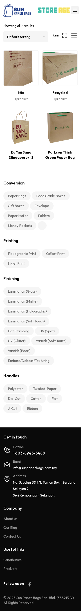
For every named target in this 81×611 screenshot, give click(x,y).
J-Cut (12, 408)
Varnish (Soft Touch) (51, 340)
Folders (44, 215)
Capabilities (12, 559)
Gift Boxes (16, 205)
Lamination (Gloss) (22, 291)
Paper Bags (17, 196)
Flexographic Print (22, 253)
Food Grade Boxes (50, 196)
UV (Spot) (47, 331)
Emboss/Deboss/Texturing (29, 360)
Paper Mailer (18, 215)
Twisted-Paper (44, 388)
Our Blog (10, 527)
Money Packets (20, 225)
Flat (55, 398)
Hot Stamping (18, 331)
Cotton (36, 398)
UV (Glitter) (17, 340)
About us (10, 518)
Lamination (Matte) (23, 301)
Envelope (41, 205)
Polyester (15, 388)
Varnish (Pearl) (19, 350)
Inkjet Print (16, 263)
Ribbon (32, 408)
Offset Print (55, 253)
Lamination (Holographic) (27, 311)
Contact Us (12, 536)
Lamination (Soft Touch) (26, 321)
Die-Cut (14, 398)
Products (10, 568)
